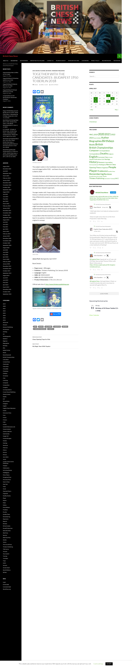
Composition (6, 385)
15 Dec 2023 (97, 231)
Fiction (4, 417)
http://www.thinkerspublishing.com (57, 284)
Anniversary (6, 329)
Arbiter (98, 138)
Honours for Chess (73, 60)
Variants (5, 565)
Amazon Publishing (8, 327)
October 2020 (6, 243)
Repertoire (5, 519)
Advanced (5, 322)
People (112, 167)
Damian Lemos (6, 394)
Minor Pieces (6, 475)
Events (4, 410)
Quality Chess (111, 171)
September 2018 (7, 294)
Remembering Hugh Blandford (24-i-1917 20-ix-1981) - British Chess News (10, 140)
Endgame (110, 154)
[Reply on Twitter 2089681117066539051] (90, 288)
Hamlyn (5, 440)
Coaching (5, 380)
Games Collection (7, 431)
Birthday (5, 345)
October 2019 (6, 271)
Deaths (104, 153)
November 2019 (7, 268)
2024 (4, 315)
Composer (94, 150)
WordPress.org (7, 589)
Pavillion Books (7, 496)
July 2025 (5, 171)
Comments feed (7, 587)
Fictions (5, 420)
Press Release (6, 507)
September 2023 (7, 173)
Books (38, 70)
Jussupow (57, 326)
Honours (101, 162)
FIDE (4, 422)
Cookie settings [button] (98, 664)
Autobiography (7, 336)
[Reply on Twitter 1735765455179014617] (90, 248)
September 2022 (7, 189)
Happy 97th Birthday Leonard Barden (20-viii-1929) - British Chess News (10, 112)
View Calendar (94, 315)
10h (105, 255)
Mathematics (6, 468)
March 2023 (6, 175)
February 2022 (7, 206)
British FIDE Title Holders (37, 60)
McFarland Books (93, 164)
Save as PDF (56, 314)
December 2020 (7, 238)
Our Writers (85, 60)
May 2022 (5, 199)
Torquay (5, 551)
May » (116, 109)
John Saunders (98, 255)
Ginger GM (6, 436)
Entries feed (6, 584)
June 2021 (5, 224)
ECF (4, 399)
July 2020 (5, 250)
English (93, 156)
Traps (4, 560)
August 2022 (6, 192)
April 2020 (5, 257)
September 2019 (7, 273)
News (4, 486)
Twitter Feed (117, 60)
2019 (33, 70)
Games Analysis (7, 429)
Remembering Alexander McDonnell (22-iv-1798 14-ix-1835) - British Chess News (10, 151)
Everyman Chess (103, 157)
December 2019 (7, 266)
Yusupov (50, 329)
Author (105, 137)
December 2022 (7, 182)
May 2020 (5, 254)
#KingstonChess (95, 259)
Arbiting (5, 331)
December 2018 (7, 289)
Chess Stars (6, 366)
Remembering (96, 173)
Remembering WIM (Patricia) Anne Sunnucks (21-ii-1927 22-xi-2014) (10, 145)
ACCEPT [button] (109, 664)
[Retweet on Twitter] (94, 204)
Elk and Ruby (6, 401)
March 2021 (6, 231)
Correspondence (94, 154)
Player (93, 170)
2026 (95, 138)
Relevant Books (106, 60)
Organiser (105, 167)
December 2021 (7, 210)
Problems (5, 509)
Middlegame (102, 164)
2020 (101, 134)
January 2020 (6, 264)
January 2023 (6, 180)
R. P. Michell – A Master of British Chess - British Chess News (10, 131)
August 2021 (6, 220)
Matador (5, 465)
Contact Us (50, 60)
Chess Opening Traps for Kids (41, 338)
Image (36, 84)
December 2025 (7, 169)
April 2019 (5, 284)
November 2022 (7, 185)
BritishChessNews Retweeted (103, 204)
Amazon (5, 324)
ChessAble (5, 369)
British (99, 144)
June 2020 (5, 252)
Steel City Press (6, 537)
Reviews (48, 70)
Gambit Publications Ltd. (96, 159)
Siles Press (5, 533)
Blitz (4, 348)
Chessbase (5, 371)
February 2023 (7, 178)
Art (4, 334)
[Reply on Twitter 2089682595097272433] (90, 270)
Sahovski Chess (7, 530)
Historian (5, 447)
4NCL (91, 134)
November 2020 (7, 240)
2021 (108, 134)
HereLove (5, 445)
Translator (5, 558)
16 (95, 101)
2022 (113, 134)
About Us (5, 60)
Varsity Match (6, 567)
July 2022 (5, 194)
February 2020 (7, 261)
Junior (4, 459)
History (93, 162)
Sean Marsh (97, 207)
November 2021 (7, 213)
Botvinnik (49, 326)
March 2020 (6, 259)
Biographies (14, 60)
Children (5, 373)
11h (105, 277)
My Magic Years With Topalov (41, 345)
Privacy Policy (95, 60)
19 (108, 101)
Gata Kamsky (6, 433)
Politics (5, 505)
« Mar (91, 109)
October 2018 (6, 291)
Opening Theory (95, 167)
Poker (4, 502)
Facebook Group (61, 60)
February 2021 (7, 233)
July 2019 (5, 278)
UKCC (117, 178)
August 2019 (6, 275)
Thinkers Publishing (58, 70)
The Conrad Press (7, 544)
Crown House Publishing (9, 392)
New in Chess (111, 165)
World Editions (7, 570)
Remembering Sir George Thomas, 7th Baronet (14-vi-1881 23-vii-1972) (10, 134)
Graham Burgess (7, 438)
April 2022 (5, 201)
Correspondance (104, 151)
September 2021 (7, 217)
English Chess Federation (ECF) (103, 229)
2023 (91, 138)
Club (4, 378)
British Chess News (10, 56)
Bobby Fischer (6, 350)
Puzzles (5, 512)
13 (112, 98)
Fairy (4, 415)
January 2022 (6, 208)
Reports (5, 521)
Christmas (5, 376)
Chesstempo (93, 122)
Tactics (105, 176)
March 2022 (6, 203)
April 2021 (5, 229)
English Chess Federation (9, 408)
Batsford (5, 338)
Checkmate (6, 364)
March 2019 (6, 287)
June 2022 (5, 196)
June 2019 (5, 280)
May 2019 (5, 282)
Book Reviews (24, 60)
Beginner (5, 341)
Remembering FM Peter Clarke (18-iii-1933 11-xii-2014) (10, 116)
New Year (5, 484)
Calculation (6, 359)
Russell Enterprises (94, 176)
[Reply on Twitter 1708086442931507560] (90, 221)
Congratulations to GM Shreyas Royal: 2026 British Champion (10, 97)
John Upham (54, 84)
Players (42, 70)
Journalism (108, 162)
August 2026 (6, 166)
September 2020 (7, 245)
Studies (101, 176)
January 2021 (6, 236)
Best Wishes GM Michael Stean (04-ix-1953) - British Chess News (10, 121)
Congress (5, 387)
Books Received (7, 355)
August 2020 (6, 247)
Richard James (6, 526)
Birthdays (108, 141)
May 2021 (5, 226)
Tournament (107, 178)
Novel (4, 489)
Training (112, 178)
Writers (5, 572)
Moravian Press (7, 479)
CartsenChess (6, 362)
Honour (5, 452)
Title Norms (6, 549)
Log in (4, 582)
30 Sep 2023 (105, 207)
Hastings (107, 159)
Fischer (111, 157)
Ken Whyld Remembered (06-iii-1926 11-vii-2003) (10, 125)
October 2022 (6, 187)
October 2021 (6, 215)
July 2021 (5, 222)
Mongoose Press (7, 477)
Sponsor (5, 535)
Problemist (103, 171)
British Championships (101, 147)
